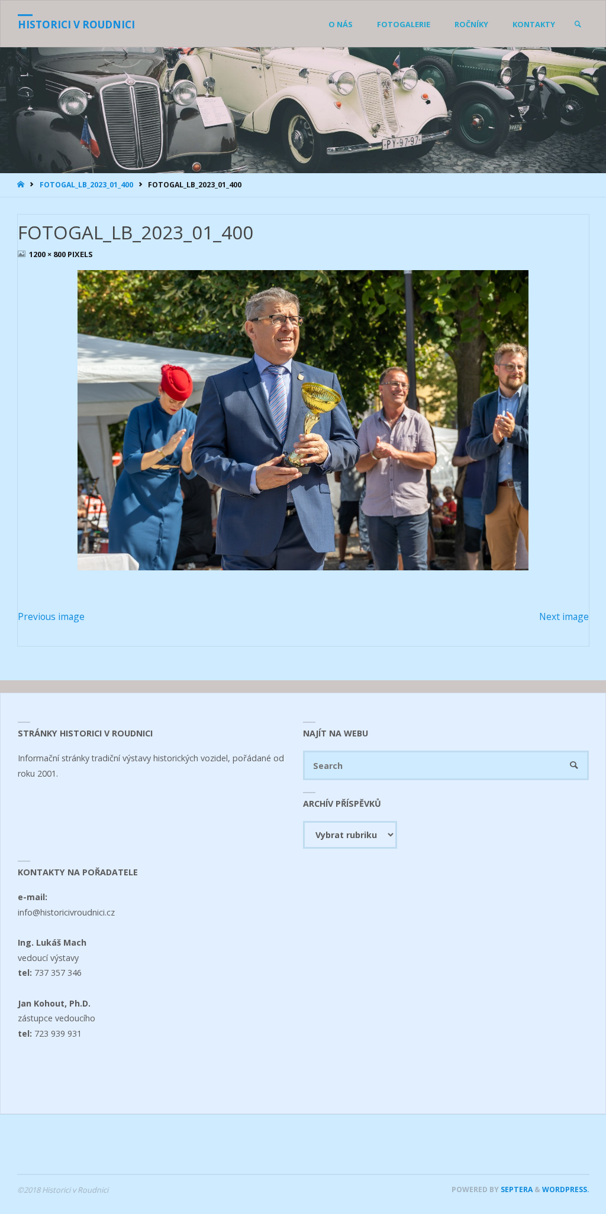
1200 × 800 (48, 254)
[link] (577, 24)
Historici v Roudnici (76, 24)
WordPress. (565, 1189)
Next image (564, 616)
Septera (516, 1189)
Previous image (51, 616)
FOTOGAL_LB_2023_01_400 (86, 185)
